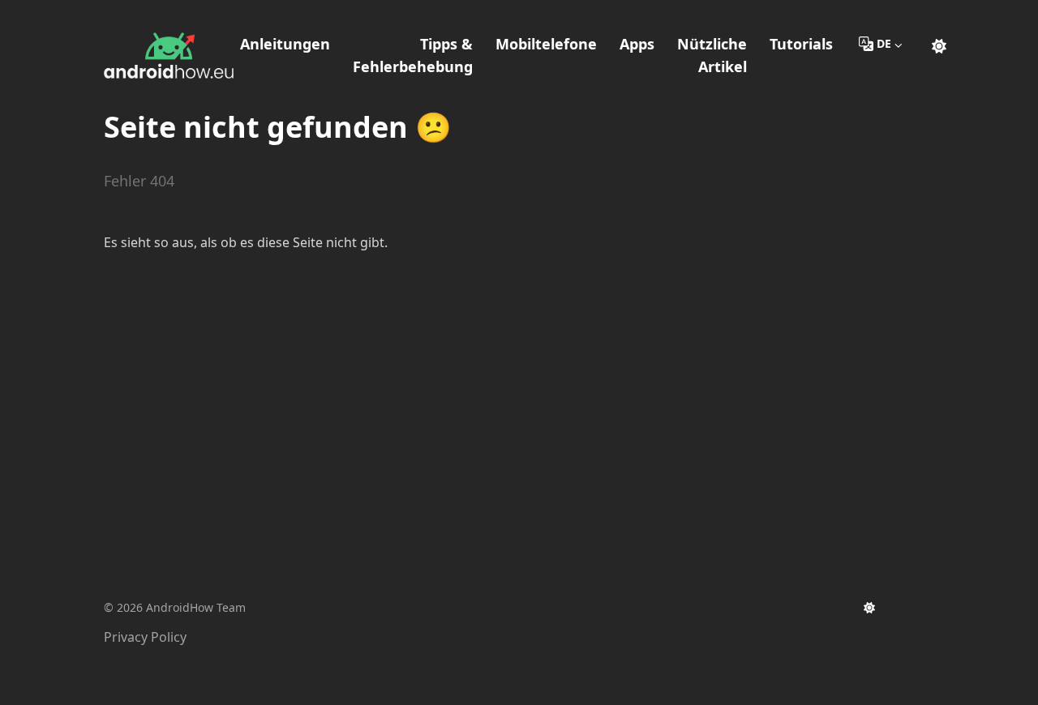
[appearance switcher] (939, 43)
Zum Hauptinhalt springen (207, 14)
